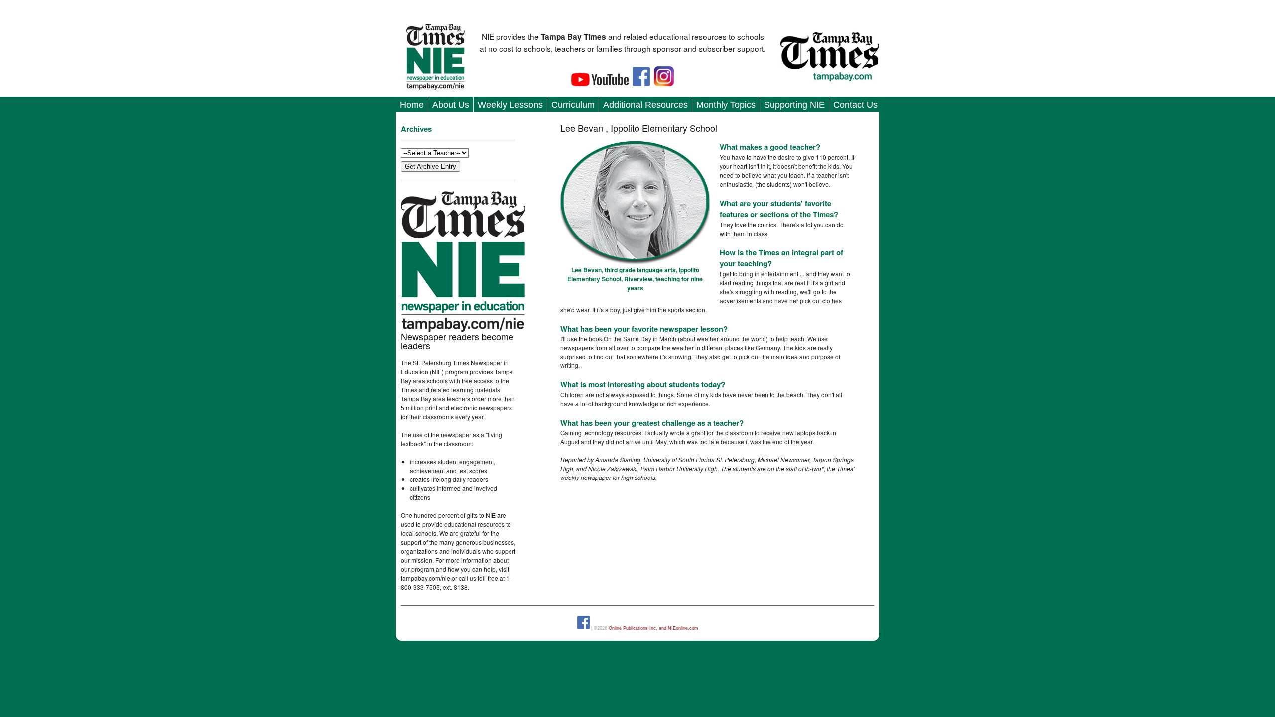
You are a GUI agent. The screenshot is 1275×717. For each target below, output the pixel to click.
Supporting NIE (794, 105)
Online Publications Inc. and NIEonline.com (653, 627)
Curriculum (573, 105)
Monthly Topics (726, 105)
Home (412, 105)
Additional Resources (645, 105)
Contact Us (855, 105)
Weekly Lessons (510, 105)
